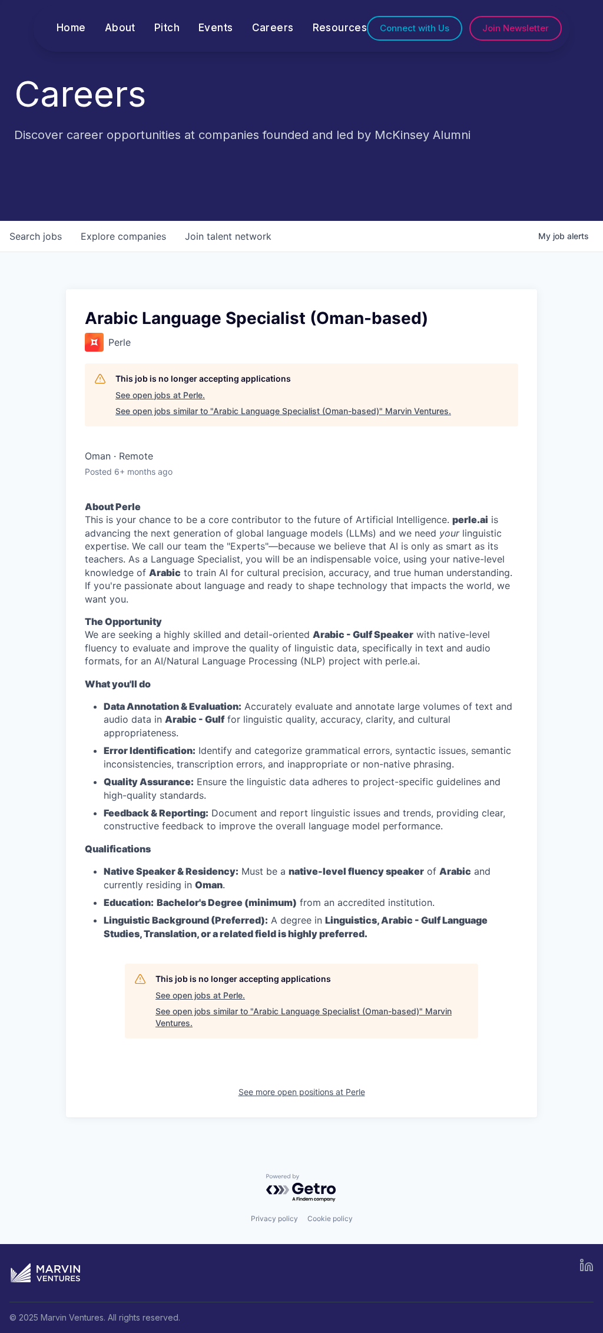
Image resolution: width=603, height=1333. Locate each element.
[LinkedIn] (586, 1265)
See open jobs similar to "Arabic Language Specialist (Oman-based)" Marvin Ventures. (283, 411)
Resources (340, 28)
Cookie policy (330, 1218)
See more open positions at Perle (301, 1092)
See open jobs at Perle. (160, 395)
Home (71, 28)
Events (215, 28)
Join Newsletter (515, 28)
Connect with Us (414, 28)
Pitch (167, 28)
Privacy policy (274, 1218)
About (120, 28)
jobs (35, 236)
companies (123, 236)
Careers (273, 28)
